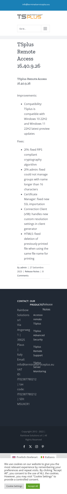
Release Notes (32, 271)
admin (23, 267)
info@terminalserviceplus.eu (36, 4)
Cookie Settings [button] (14, 486)
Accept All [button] (33, 486)
